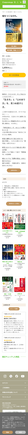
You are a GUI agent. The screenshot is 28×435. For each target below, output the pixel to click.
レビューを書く (14, 309)
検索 (24, 6)
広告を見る (14, 170)
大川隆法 (8, 56)
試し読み (14, 46)
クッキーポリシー (11, 422)
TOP (3, 12)
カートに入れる (14, 75)
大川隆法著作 (9, 12)
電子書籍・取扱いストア (14, 50)
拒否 (20, 432)
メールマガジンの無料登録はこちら (13, 412)
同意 (7, 432)
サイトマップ (6, 397)
